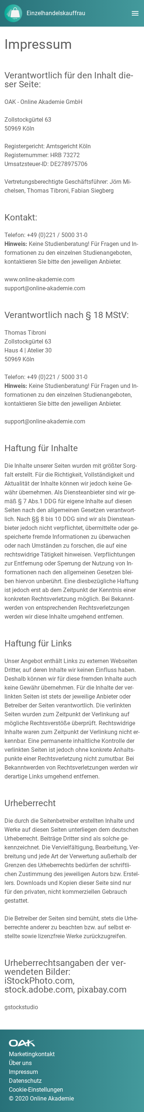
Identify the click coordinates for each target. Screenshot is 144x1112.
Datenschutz (25, 1080)
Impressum (23, 1071)
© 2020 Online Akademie (41, 1098)
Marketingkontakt (32, 1054)
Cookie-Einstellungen (36, 1089)
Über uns (20, 1063)
